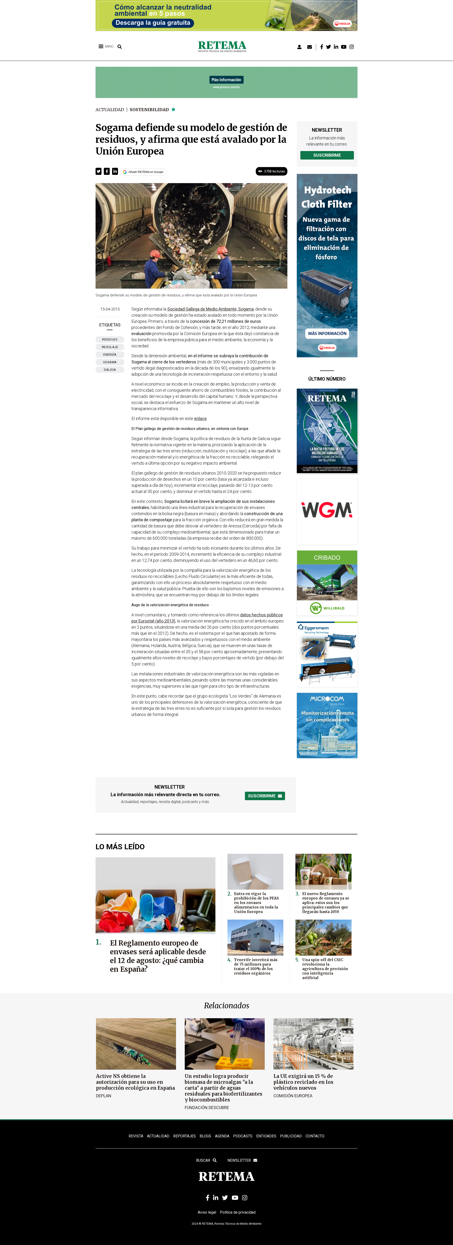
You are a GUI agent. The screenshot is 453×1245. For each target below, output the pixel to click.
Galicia (110, 369)
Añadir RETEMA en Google (146, 172)
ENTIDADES (266, 1136)
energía (110, 354)
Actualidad (110, 109)
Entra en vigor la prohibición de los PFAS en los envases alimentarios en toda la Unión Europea (256, 903)
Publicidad (291, 1136)
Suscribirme (327, 155)
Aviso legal (207, 1212)
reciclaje (110, 347)
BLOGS (205, 1136)
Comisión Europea (292, 1095)
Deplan (103, 1095)
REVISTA (136, 1136)
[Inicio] (224, 47)
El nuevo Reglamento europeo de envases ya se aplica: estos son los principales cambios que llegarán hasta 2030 (325, 903)
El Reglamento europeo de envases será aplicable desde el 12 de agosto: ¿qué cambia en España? (158, 956)
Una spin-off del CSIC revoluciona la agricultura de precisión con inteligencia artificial (325, 969)
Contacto (315, 1136)
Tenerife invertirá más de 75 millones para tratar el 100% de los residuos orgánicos (255, 967)
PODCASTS (242, 1136)
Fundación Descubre (207, 1107)
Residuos (109, 339)
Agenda (222, 1136)
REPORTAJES (184, 1136)
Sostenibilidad (149, 109)
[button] (98, 171)
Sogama (110, 362)
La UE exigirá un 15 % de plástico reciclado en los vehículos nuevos (303, 1082)
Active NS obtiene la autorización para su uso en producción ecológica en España (135, 1082)
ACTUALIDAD (158, 1136)
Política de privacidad (238, 1212)
